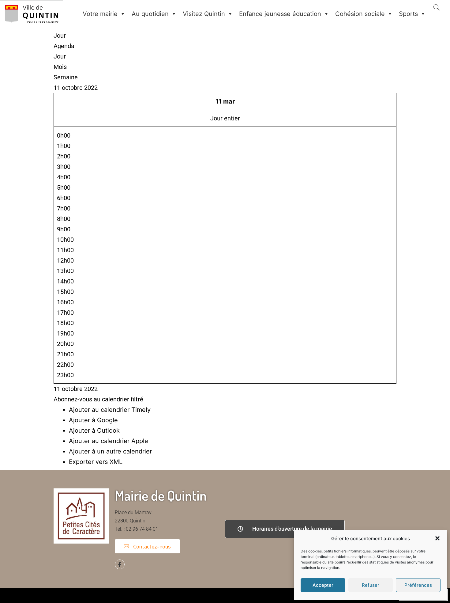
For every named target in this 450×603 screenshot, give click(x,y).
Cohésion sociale (360, 13)
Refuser (370, 585)
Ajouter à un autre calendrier (110, 451)
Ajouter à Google (93, 420)
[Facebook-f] (120, 564)
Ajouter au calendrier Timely (110, 409)
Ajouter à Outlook (94, 430)
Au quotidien (150, 13)
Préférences (418, 585)
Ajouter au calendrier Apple (108, 441)
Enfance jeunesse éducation (280, 13)
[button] (437, 538)
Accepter (323, 585)
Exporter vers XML (95, 461)
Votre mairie (100, 13)
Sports (408, 13)
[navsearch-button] (436, 8)
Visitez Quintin (204, 13)
